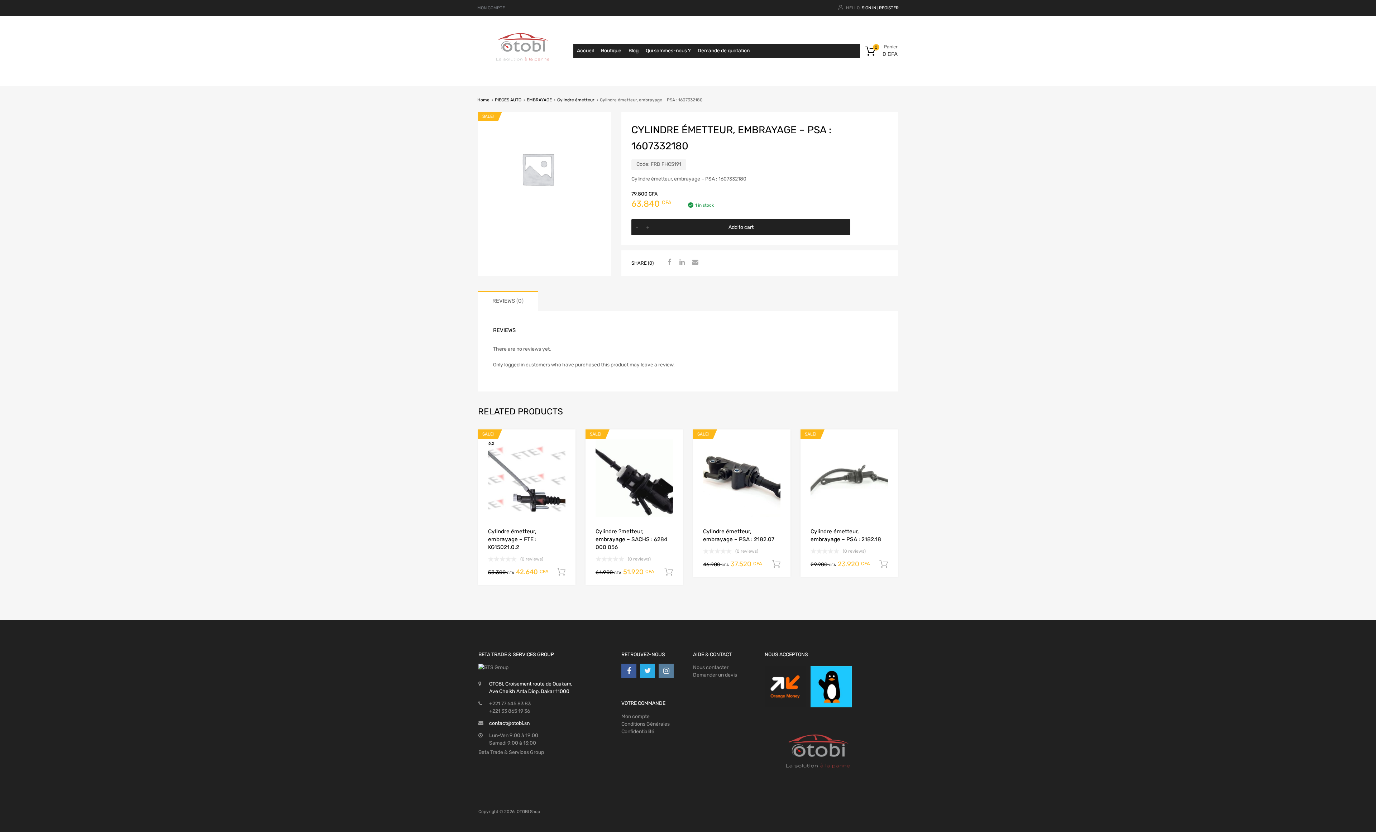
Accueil (585, 51)
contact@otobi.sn (509, 723)
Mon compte (635, 716)
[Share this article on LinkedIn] (681, 262)
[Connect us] (628, 671)
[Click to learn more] (785, 686)
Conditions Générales (645, 724)
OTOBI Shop (528, 811)
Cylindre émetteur (575, 99)
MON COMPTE (491, 7)
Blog (634, 51)
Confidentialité (637, 731)
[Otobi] (523, 70)
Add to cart (741, 227)
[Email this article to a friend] (694, 262)
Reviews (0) (508, 301)
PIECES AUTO (508, 99)
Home (483, 99)
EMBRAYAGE (539, 99)
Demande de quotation (724, 51)
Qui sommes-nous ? (668, 51)
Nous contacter (710, 667)
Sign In (869, 7)
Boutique (611, 51)
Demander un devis (715, 675)
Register (889, 7)
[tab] (508, 301)
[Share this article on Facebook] (668, 262)
